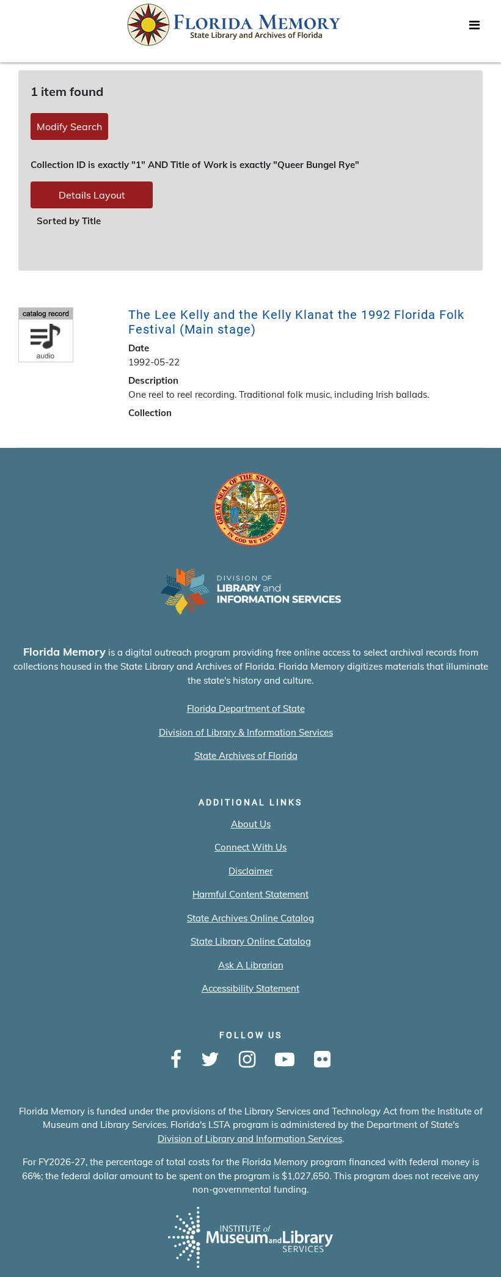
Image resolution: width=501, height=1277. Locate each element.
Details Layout (92, 195)
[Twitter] (210, 1060)
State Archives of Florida (246, 755)
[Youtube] (284, 1060)
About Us (251, 824)
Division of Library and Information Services (250, 1138)
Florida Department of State (246, 708)
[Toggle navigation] (474, 28)
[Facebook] (176, 1060)
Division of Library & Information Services (246, 732)
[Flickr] (322, 1060)
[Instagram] (247, 1060)
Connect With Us (250, 847)
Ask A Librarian (250, 965)
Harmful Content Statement (250, 894)
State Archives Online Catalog (250, 918)
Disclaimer (250, 871)
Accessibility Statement (250, 988)
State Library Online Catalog (251, 941)
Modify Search (69, 126)
